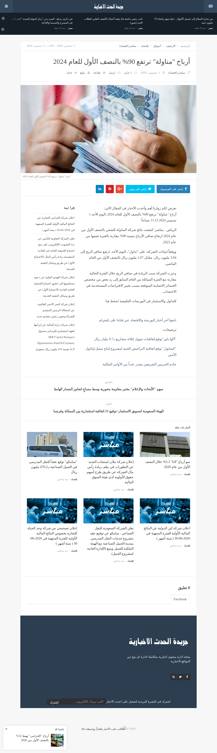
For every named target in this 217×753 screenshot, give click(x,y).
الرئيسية (185, 45)
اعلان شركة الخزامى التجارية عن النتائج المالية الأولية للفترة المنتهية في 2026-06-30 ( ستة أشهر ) (55, 224)
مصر (70, 28)
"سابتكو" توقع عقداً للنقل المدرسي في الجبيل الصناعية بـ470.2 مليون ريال (53, 467)
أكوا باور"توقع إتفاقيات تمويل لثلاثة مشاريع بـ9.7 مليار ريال (135, 339)
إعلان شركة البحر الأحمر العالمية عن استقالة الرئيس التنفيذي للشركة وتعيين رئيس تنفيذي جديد (56, 310)
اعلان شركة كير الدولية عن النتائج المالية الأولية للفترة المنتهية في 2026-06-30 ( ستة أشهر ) (167, 533)
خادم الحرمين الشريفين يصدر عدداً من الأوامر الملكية (139, 364)
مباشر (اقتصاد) (128, 45)
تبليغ (82, 72)
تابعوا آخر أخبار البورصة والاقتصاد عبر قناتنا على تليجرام (137, 320)
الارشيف (170, 45)
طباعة (96, 72)
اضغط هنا (113, 301)
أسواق (157, 45)
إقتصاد (145, 45)
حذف (69, 72)
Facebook (180, 599)
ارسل (112, 72)
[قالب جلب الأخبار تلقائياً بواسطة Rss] (104, 728)
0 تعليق (128, 72)
